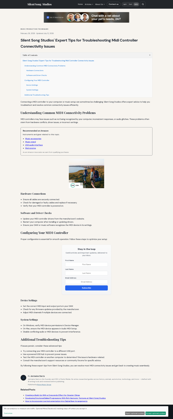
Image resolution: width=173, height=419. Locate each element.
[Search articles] (142, 4)
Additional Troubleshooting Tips (36, 95)
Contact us (114, 4)
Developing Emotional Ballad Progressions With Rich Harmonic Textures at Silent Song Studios (65, 398)
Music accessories (33, 138)
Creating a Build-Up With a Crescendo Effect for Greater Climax (52, 395)
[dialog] (85, 411)
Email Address (70, 278)
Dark (130, 4)
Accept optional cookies (155, 413)
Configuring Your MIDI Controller (36, 80)
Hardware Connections (34, 70)
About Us (99, 4)
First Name (69, 260)
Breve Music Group (44, 385)
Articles (88, 4)
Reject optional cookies (135, 413)
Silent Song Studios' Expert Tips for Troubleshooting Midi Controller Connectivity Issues (58, 61)
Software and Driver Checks (36, 75)
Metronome (30, 148)
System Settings (32, 90)
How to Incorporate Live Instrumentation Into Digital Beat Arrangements (56, 401)
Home (80, 4)
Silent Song (40, 4)
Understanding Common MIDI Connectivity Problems (44, 66)
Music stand (30, 142)
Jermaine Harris (37, 376)
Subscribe (86, 288)
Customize (8, 413)
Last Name (69, 269)
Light (125, 4)
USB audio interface (34, 145)
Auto (136, 4)
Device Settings (32, 85)
